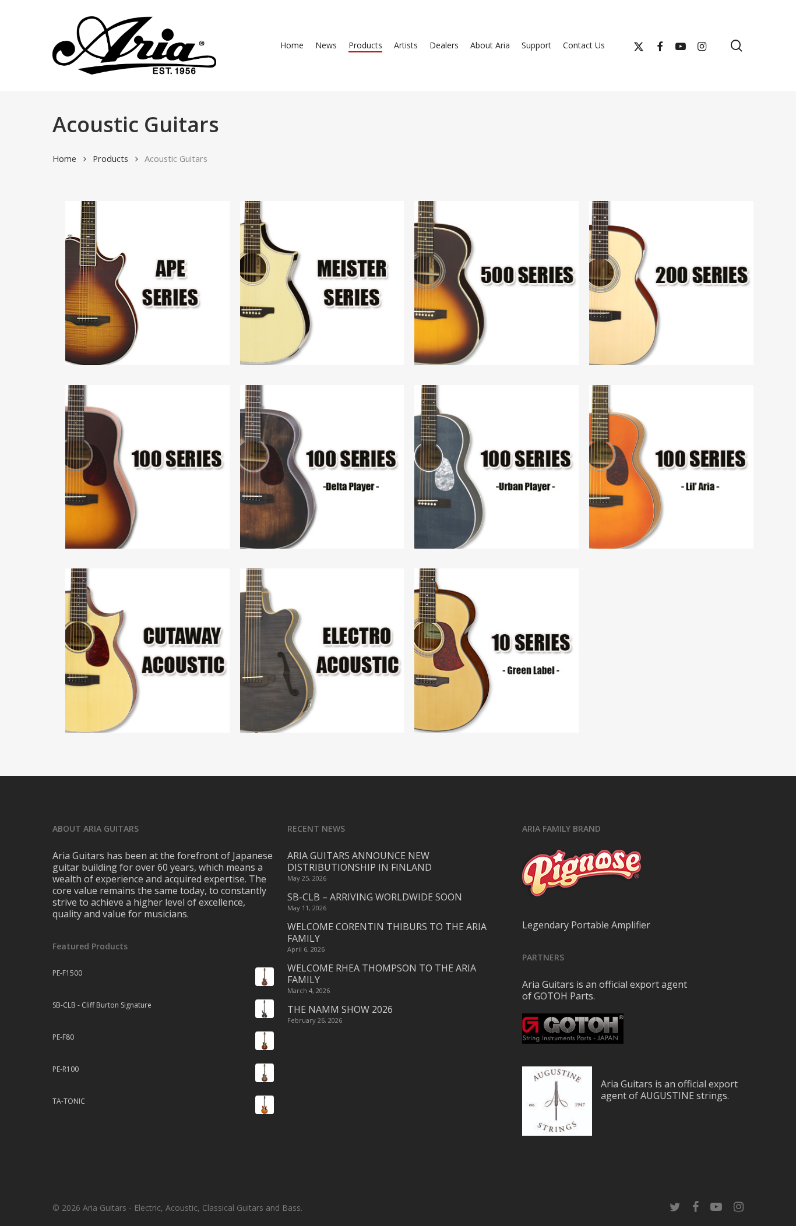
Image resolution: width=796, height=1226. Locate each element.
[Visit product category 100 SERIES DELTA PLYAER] (309, 467)
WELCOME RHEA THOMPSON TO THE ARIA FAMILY (381, 973)
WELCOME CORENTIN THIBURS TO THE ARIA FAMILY (387, 932)
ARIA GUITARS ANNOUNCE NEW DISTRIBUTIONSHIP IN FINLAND (359, 861)
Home (64, 158)
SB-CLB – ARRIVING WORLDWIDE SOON (374, 897)
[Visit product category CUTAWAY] (134, 650)
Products (110, 158)
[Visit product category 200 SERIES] (658, 283)
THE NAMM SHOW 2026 (340, 1009)
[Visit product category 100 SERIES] (134, 467)
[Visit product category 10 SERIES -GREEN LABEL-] (483, 650)
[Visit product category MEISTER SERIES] (309, 283)
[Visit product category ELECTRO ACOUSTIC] (309, 650)
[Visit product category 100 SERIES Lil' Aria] (658, 467)
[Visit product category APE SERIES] (134, 283)
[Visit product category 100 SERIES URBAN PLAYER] (483, 467)
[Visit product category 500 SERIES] (483, 283)
